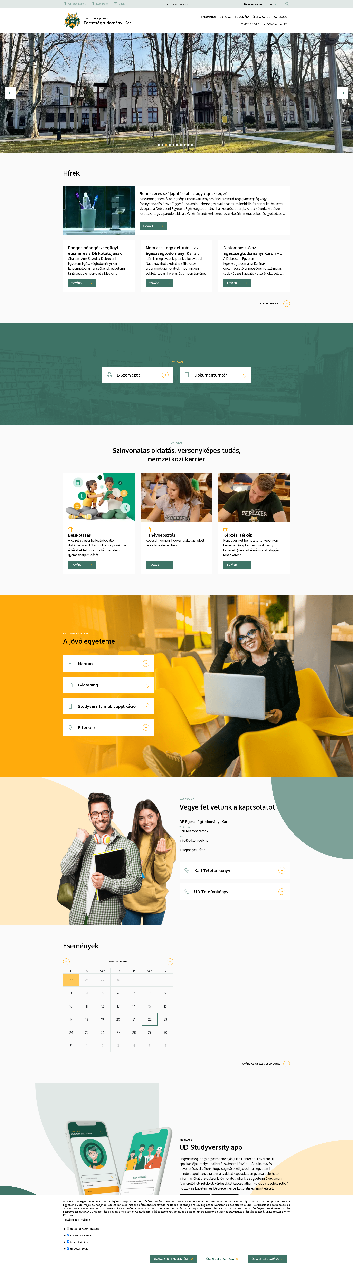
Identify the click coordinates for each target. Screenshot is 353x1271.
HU (272, 4)
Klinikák (184, 4)
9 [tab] (188, 145)
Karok (174, 4)
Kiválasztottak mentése (170, 1258)
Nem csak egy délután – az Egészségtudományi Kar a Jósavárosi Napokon (172, 253)
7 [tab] (181, 145)
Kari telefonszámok (76, 3)
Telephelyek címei (193, 850)
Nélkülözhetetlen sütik (84, 1228)
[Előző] (10, 93)
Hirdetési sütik (79, 1248)
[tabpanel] (176, 93)
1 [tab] (159, 145)
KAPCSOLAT (281, 16)
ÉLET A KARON (261, 16)
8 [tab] (184, 145)
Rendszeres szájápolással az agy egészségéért (185, 193)
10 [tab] (192, 145)
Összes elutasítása (220, 1258)
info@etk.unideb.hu (194, 840)
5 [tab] (173, 145)
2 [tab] (162, 145)
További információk (76, 1219)
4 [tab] (170, 145)
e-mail (121, 3)
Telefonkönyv (102, 3)
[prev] (66, 961)
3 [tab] (166, 145)
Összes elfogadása (265, 1258)
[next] (170, 961)
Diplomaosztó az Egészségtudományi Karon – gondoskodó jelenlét (251, 253)
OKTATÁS (225, 16)
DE (167, 4)
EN (276, 4)
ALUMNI (284, 24)
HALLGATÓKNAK (269, 24)
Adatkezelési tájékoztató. (248, 1211)
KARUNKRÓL (208, 16)
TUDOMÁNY (242, 16)
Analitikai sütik (79, 1242)
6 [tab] (177, 145)
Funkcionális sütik (81, 1235)
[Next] (342, 93)
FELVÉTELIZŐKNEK (250, 24)
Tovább (148, 225)
